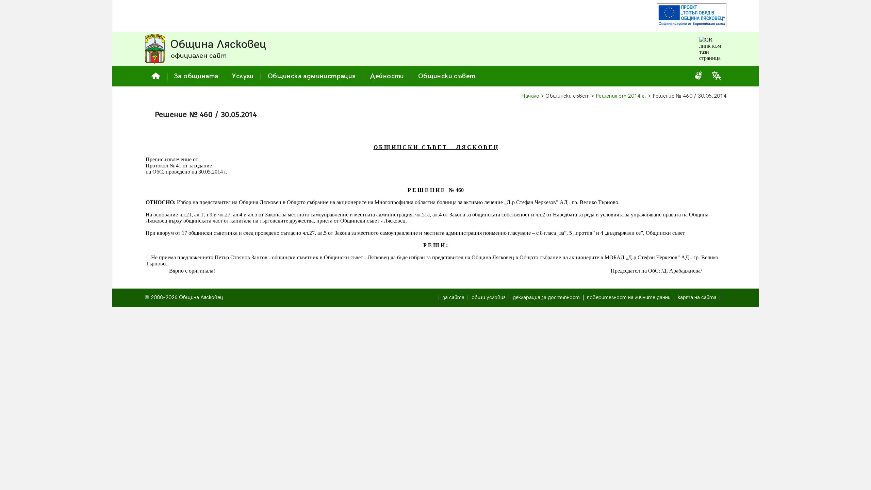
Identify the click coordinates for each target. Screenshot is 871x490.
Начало (530, 96)
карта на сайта (697, 297)
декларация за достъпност (546, 297)
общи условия (489, 297)
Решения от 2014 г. (621, 96)
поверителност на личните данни (629, 297)
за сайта (453, 297)
